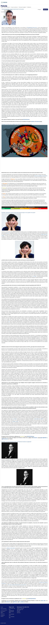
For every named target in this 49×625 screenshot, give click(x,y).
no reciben (14, 418)
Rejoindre (45, 9)
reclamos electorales (10, 548)
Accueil (2, 7)
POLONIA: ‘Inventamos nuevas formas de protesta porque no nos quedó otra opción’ (18, 212)
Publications (29, 7)
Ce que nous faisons (14, 7)
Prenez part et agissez (22, 7)
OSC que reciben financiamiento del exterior (17, 584)
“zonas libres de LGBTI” (38, 418)
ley (9, 321)
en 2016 (34, 276)
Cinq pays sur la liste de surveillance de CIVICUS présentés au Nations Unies (17, 124)
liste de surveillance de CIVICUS (41, 175)
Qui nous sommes (7, 7)
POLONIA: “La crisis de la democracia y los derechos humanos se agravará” (16, 441)
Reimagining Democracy (32, 27)
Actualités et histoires (4, 11)
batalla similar (15, 421)
